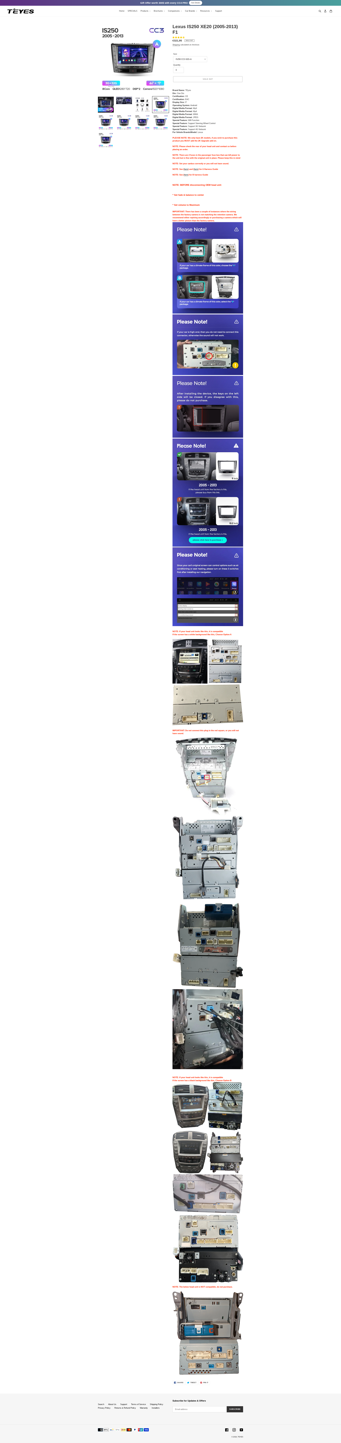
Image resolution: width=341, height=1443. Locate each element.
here (186, 169)
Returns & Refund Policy (125, 1408)
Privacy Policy (104, 1408)
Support (123, 1404)
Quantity (176, 65)
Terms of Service (138, 1404)
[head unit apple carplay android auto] (207, 546)
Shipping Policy (156, 1404)
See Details (195, 3)
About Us (112, 1404)
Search (101, 1404)
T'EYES (240, 1437)
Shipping (176, 45)
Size (175, 54)
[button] (178, 37)
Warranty (144, 1408)
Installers (156, 1408)
